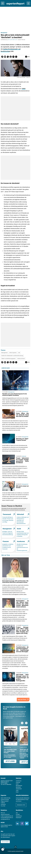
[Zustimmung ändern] (3, 849)
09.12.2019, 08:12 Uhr (12, 39)
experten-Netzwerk (5, 814)
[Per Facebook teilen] (10, 57)
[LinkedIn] (17, 823)
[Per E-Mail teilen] (2, 57)
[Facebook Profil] (22, 823)
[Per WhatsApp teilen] (8, 57)
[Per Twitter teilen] (16, 57)
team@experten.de (8, 816)
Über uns (3, 812)
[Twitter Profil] (26, 823)
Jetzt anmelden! (5, 841)
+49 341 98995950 (6, 784)
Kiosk (6, 826)
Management (4, 32)
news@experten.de (5, 819)
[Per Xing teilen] (13, 57)
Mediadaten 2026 (21, 805)
